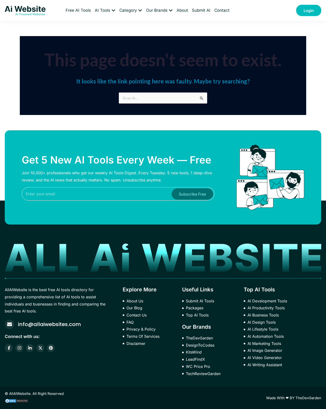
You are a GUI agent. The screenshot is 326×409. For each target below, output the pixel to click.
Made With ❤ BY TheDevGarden (293, 398)
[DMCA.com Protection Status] (17, 400)
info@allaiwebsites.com (49, 324)
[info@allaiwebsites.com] (9, 324)
